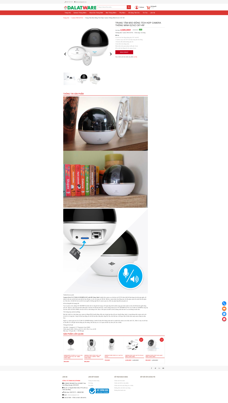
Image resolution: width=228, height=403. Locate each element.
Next (111, 53)
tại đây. (135, 57)
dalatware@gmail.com (73, 395)
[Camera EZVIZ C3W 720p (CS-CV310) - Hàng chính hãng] (132, 344)
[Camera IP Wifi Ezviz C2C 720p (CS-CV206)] (111, 344)
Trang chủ (68, 13)
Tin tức (145, 13)
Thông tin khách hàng (93, 380)
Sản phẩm (90, 385)
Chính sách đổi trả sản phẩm (121, 383)
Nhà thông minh (111, 13)
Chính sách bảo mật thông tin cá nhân (123, 385)
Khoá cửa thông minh (96, 13)
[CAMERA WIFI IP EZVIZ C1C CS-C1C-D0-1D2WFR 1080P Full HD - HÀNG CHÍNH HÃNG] (70, 344)
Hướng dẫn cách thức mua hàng (122, 388)
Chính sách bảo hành (119, 380)
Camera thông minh (79, 13)
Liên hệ (152, 13)
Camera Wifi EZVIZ (77, 18)
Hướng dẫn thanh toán (119, 390)
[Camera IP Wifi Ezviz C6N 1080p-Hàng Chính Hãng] (152, 344)
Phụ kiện (122, 13)
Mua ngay (124, 52)
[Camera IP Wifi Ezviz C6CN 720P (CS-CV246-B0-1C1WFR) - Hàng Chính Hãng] (91, 344)
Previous (66, 53)
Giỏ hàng (90, 383)
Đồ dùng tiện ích (133, 13)
